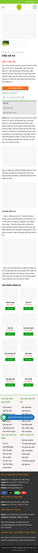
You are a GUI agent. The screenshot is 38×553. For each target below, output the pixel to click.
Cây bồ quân (10, 302)
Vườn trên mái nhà (28, 461)
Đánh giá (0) (8, 108)
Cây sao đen (7, 454)
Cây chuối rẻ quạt (9, 431)
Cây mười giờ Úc (10, 353)
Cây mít (10, 328)
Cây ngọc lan (7, 424)
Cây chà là (28, 379)
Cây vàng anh (26, 407)
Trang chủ (6, 52)
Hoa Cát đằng (8, 464)
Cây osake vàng (27, 428)
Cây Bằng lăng (8, 447)
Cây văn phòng (27, 451)
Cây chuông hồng (9, 414)
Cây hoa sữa (26, 421)
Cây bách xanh (28, 328)
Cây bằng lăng (27, 424)
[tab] (19, 103)
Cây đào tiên (7, 411)
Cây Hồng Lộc (27, 414)
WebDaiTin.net (21, 550)
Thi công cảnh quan (29, 444)
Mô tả (5, 103)
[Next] (33, 26)
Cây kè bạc (7, 421)
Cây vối (5, 443)
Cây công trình (17, 52)
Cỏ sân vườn (7, 461)
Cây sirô (28, 302)
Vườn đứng (26, 454)
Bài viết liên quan (10, 112)
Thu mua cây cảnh (28, 447)
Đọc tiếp (10, 308)
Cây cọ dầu (7, 457)
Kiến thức (25, 457)
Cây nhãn (28, 353)
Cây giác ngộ (10, 379)
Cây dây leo (26, 464)
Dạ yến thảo (7, 468)
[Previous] (5, 26)
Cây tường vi (7, 407)
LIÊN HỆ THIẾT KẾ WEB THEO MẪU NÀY (20, 417)
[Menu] (3, 7)
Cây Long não (27, 431)
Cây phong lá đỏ (8, 428)
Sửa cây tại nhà (27, 440)
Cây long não (7, 450)
